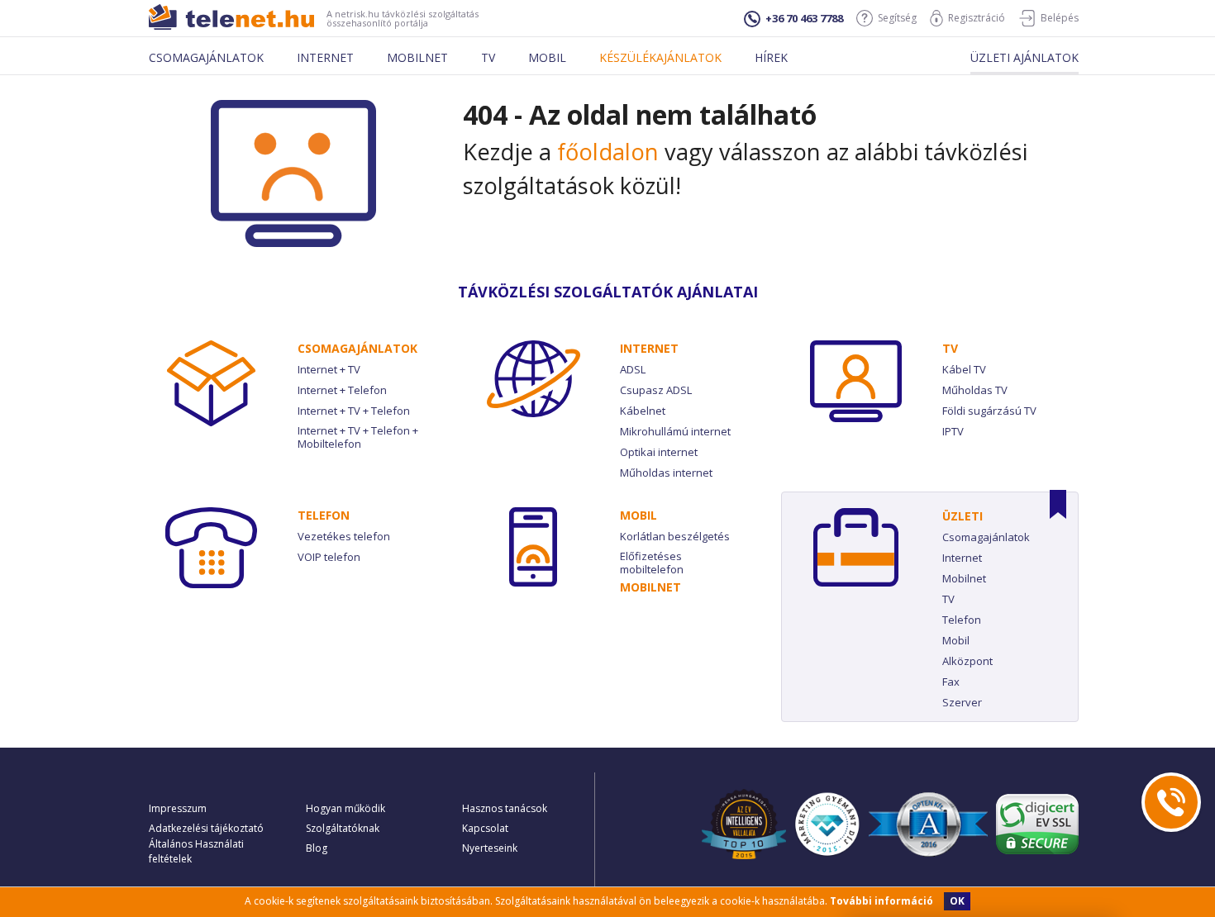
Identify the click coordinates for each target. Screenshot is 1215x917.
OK (957, 901)
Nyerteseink (489, 848)
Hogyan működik (345, 808)
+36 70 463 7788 (804, 18)
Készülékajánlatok (660, 57)
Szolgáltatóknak (342, 828)
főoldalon (608, 151)
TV (950, 348)
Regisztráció (976, 18)
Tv (488, 57)
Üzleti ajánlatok (1024, 57)
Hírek (771, 57)
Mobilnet (417, 57)
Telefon (324, 515)
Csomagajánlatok (206, 57)
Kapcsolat (485, 828)
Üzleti (962, 516)
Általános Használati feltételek (196, 851)
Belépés (1060, 18)
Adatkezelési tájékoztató (206, 828)
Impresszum (178, 808)
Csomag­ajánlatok (357, 348)
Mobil (547, 57)
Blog (316, 848)
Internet (325, 57)
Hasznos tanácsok (504, 808)
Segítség (897, 18)
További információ (881, 901)
